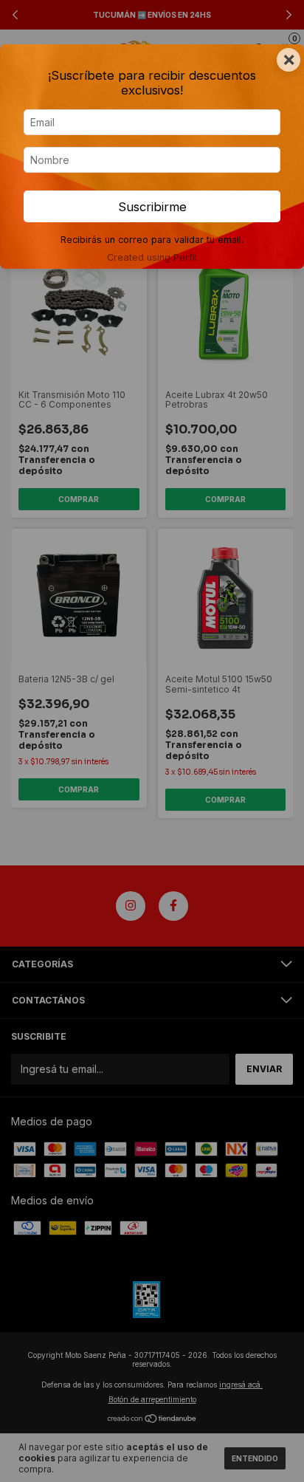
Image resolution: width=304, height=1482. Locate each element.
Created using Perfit (152, 257)
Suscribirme (152, 206)
